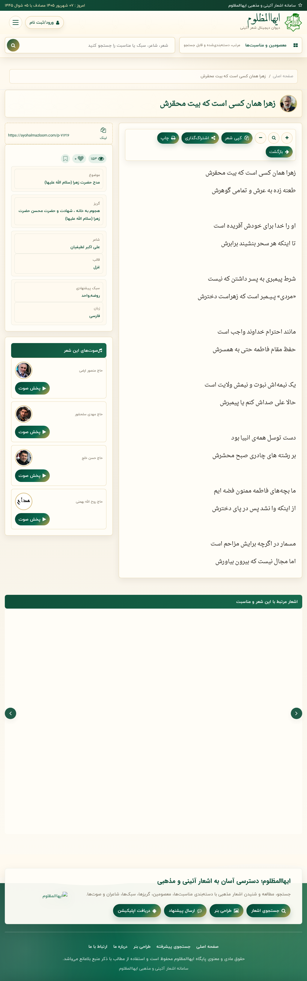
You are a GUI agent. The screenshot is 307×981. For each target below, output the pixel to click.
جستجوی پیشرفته (173, 946)
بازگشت (276, 151)
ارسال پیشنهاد (182, 910)
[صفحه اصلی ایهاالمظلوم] (41, 896)
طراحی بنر (222, 910)
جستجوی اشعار (265, 910)
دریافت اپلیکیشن (134, 910)
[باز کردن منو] (15, 22)
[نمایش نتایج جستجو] (13, 45)
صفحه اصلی (283, 76)
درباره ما (120, 946)
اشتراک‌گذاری (197, 138)
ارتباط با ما (97, 946)
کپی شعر (233, 138)
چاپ (165, 138)
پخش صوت (29, 388)
